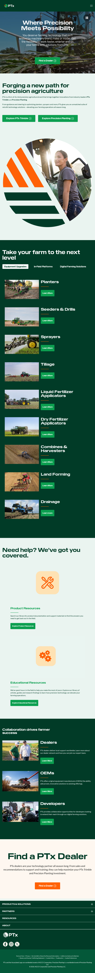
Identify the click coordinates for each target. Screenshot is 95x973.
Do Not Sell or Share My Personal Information (45, 956)
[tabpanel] (47, 401)
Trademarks (59, 958)
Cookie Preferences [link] (71, 958)
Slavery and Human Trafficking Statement (32, 958)
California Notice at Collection (70, 956)
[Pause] (86, 17)
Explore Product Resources (23, 626)
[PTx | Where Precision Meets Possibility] (9, 5)
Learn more (47, 513)
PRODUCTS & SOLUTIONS (16, 904)
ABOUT (6, 925)
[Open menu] (91, 6)
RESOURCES (9, 918)
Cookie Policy (50, 958)
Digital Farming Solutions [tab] (73, 266)
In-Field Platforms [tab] (43, 266)
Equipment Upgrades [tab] (15, 266)
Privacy (27, 956)
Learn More (48, 293)
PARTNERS (8, 911)
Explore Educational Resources (24, 703)
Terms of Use (20, 956)
